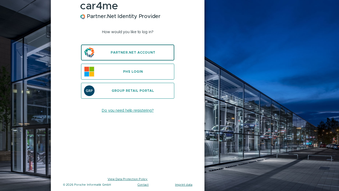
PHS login (133, 72)
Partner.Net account (133, 52)
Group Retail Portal (133, 91)
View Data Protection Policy (128, 179)
